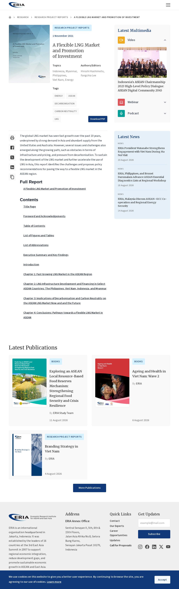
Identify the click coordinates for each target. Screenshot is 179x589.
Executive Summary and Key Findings (45, 255)
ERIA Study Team (63, 413)
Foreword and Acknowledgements (44, 216)
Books (56, 361)
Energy (69, 80)
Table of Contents (34, 226)
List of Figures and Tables (38, 235)
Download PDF (97, 119)
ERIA (139, 384)
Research (23, 17)
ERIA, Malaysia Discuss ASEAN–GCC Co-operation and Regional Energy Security (142, 202)
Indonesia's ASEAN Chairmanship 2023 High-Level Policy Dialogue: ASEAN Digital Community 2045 (141, 86)
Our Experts (117, 526)
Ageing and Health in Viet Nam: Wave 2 (149, 373)
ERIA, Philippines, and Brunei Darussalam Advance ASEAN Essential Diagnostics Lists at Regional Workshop (142, 177)
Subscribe (154, 534)
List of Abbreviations (35, 245)
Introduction (31, 264)
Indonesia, (59, 71)
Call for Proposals (120, 545)
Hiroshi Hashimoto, (92, 71)
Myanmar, (71, 71)
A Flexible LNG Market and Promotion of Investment (54, 189)
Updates (115, 540)
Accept (162, 580)
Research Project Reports (51, 17)
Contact (115, 521)
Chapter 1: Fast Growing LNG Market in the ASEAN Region (57, 274)
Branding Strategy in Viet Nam (61, 448)
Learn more (54, 582)
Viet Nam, (58, 80)
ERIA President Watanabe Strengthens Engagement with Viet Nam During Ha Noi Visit (141, 152)
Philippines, (60, 75)
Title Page (29, 207)
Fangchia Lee (88, 75)
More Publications (90, 488)
